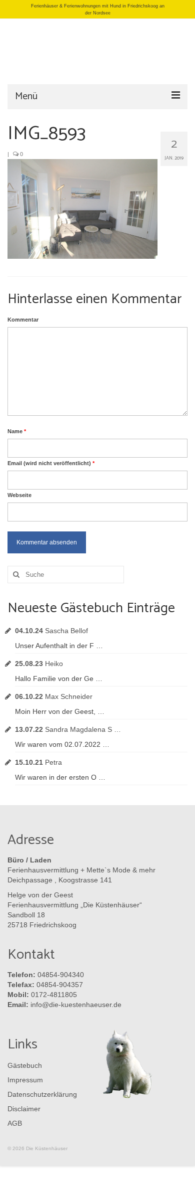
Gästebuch (25, 1065)
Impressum (25, 1080)
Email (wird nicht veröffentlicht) (51, 463)
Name (17, 431)
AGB (15, 1123)
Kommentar (23, 320)
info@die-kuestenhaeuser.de (76, 1005)
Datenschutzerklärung (40, 1094)
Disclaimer (24, 1109)
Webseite (20, 495)
